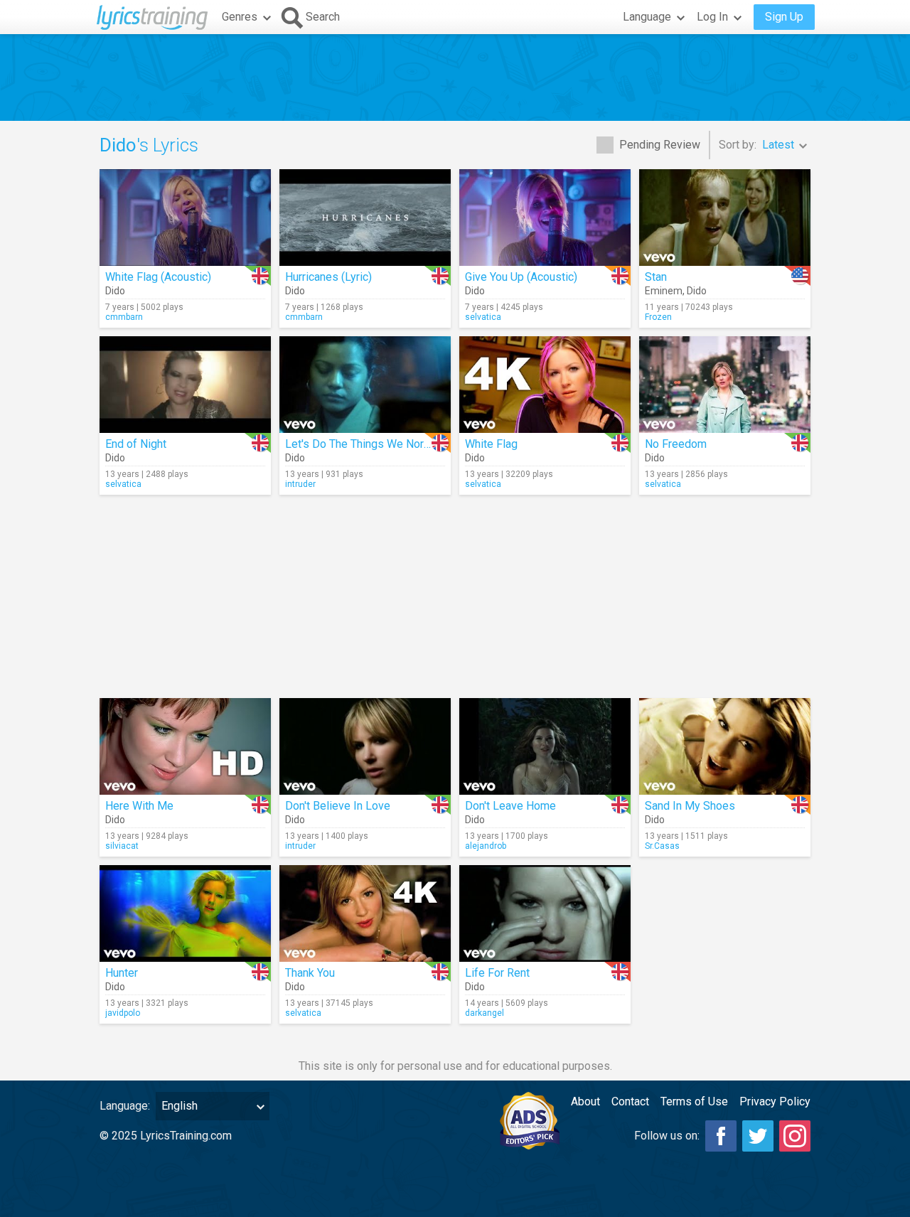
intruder (300, 484)
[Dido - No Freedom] (724, 384)
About (585, 1101)
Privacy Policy (774, 1101)
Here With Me (139, 806)
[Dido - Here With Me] (185, 746)
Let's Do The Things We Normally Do (376, 444)
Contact (630, 1101)
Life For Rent (497, 973)
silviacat (122, 846)
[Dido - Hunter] (185, 913)
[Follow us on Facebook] (721, 1136)
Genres (239, 16)
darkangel (484, 1013)
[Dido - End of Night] (185, 384)
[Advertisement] (455, 77)
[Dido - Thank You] (365, 913)
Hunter (121, 973)
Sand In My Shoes (690, 806)
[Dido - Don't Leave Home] (545, 746)
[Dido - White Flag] (545, 384)
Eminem (663, 290)
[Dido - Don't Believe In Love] (365, 746)
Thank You (310, 973)
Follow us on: (667, 1135)
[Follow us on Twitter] (758, 1136)
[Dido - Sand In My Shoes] (724, 746)
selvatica (483, 317)
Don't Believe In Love (337, 806)
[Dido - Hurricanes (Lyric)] (365, 217)
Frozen (658, 317)
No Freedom (676, 444)
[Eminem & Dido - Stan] (724, 217)
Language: (125, 1106)
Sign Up (784, 16)
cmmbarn (124, 317)
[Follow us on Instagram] (794, 1136)
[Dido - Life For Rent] (545, 913)
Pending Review (659, 144)
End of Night (135, 444)
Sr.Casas (662, 846)
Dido (115, 290)
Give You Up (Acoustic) (521, 277)
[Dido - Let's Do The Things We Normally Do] (365, 384)
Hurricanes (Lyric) (328, 277)
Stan (656, 277)
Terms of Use (694, 1101)
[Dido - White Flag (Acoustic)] (185, 217)
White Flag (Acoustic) (158, 277)
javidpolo (122, 1013)
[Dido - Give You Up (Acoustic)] (545, 217)
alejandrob (485, 846)
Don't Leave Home (510, 806)
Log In (712, 16)
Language (647, 16)
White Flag (491, 444)
